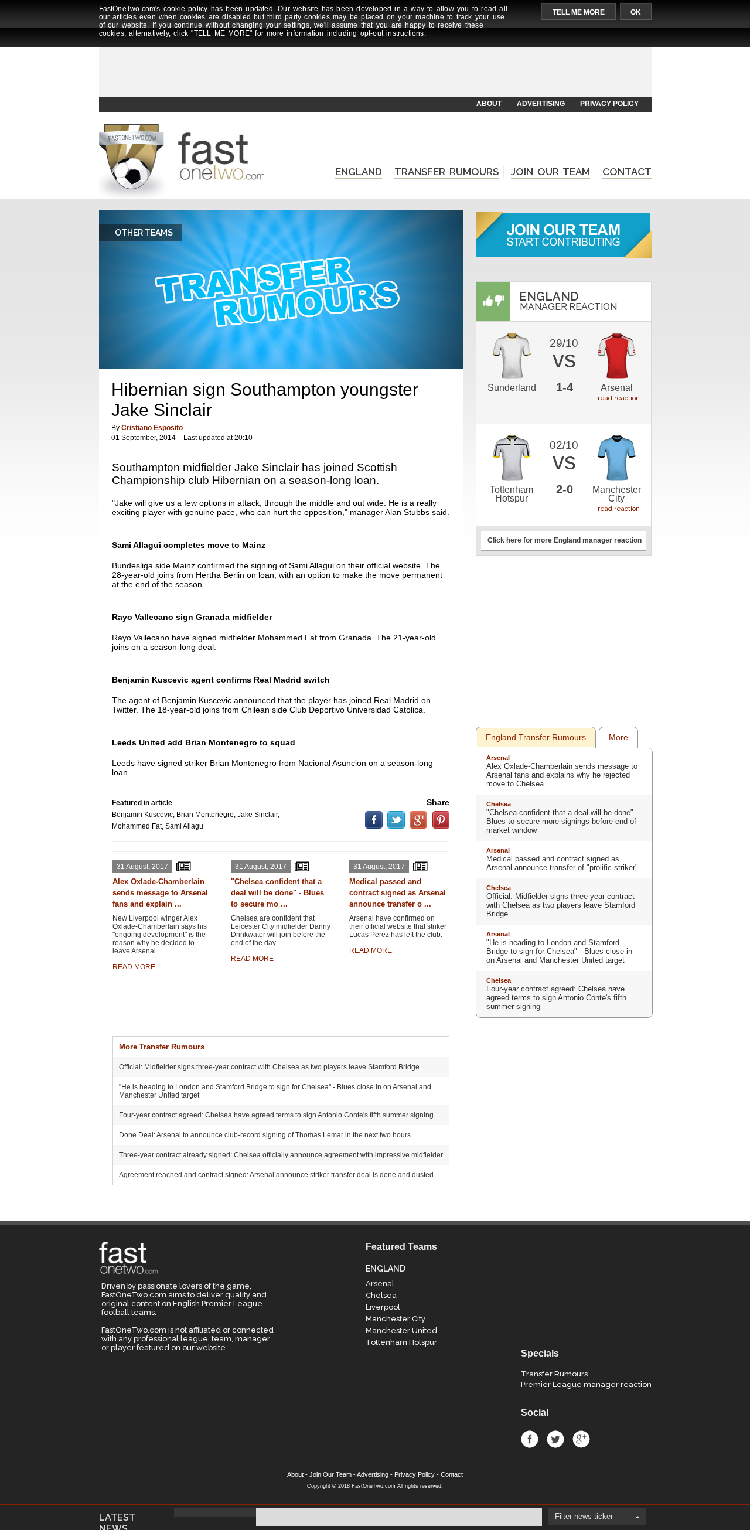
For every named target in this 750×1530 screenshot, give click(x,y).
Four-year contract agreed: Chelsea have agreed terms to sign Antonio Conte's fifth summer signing (276, 1115)
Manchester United (401, 1330)
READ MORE (133, 967)
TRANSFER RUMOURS (446, 172)
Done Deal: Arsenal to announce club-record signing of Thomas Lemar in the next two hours (265, 1135)
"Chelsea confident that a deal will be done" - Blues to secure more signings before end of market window (562, 821)
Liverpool (383, 1307)
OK (635, 12)
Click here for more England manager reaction (565, 540)
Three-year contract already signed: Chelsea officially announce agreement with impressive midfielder (281, 1155)
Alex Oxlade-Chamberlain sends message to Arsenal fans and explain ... (160, 892)
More (618, 737)
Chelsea (498, 803)
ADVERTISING (541, 104)
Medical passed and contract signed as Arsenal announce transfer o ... (397, 892)
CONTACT (627, 172)
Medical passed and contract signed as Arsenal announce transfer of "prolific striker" (562, 863)
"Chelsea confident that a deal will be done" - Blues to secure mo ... (277, 892)
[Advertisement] (374, 68)
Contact (452, 1474)
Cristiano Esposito (152, 428)
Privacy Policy (414, 1474)
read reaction (619, 398)
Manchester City (616, 494)
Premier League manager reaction (586, 1384)
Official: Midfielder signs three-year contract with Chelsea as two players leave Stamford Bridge (269, 1067)
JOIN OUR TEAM (550, 172)
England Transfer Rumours (536, 737)
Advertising (372, 1474)
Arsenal (617, 388)
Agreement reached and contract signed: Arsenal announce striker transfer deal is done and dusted (276, 1175)
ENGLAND (358, 172)
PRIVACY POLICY (609, 104)
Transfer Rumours (554, 1373)
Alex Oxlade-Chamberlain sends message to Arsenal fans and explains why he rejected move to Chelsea (562, 775)
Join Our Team (330, 1474)
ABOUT (489, 104)
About (295, 1474)
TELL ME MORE (579, 12)
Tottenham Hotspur (511, 494)
